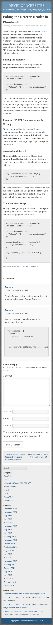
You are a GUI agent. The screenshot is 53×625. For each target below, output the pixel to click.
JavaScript (15, 266)
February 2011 (10, 565)
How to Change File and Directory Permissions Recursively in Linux (15, 457)
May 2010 (8, 575)
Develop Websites (26, 5)
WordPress (8, 501)
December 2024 (10, 509)
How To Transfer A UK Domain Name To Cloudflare (24, 611)
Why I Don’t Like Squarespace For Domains (21, 615)
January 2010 (9, 586)
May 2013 (8, 554)
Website (7, 425)
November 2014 (10, 540)
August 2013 (9, 551)
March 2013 (9, 558)
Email (6, 418)
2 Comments (24, 266)
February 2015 (10, 537)
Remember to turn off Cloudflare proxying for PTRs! (24, 594)
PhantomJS (37, 31)
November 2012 (10, 561)
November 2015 (10, 526)
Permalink (34, 266)
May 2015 (8, 533)
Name (7, 411)
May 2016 (8, 519)
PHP (6, 494)
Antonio (9, 287)
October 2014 (9, 544)
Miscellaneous (10, 487)
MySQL (7, 490)
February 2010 (10, 582)
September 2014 (10, 547)
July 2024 (8, 516)
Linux (6, 480)
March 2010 (9, 579)
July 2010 (8, 572)
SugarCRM (8, 497)
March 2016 (9, 523)
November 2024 (10, 512)
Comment (9, 376)
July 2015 (8, 530)
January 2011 (9, 568)
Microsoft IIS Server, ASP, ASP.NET (17, 483)
